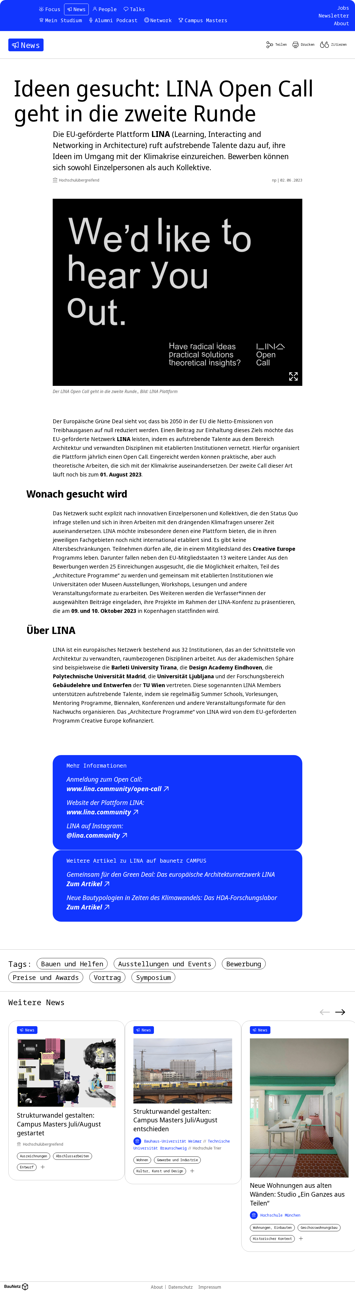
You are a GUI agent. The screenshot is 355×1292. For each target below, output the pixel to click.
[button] (283, 609)
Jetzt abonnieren (241, 682)
